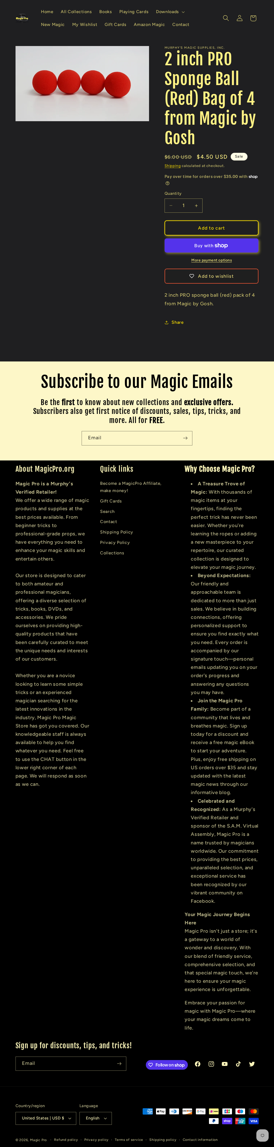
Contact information (200, 1140)
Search (107, 511)
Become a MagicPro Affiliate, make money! (131, 487)
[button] (169, 11)
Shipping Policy (116, 532)
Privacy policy (96, 1140)
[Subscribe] (185, 438)
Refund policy (66, 1140)
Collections (112, 552)
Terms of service (129, 1140)
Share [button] (178, 322)
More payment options (211, 260)
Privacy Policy (115, 542)
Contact (108, 521)
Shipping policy (162, 1140)
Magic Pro (38, 1140)
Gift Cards (111, 501)
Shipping (173, 165)
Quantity (173, 193)
